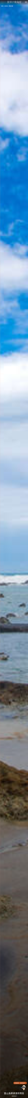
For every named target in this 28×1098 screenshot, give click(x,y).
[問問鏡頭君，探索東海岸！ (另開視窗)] (23, 1088)
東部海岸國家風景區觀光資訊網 (14, 2)
